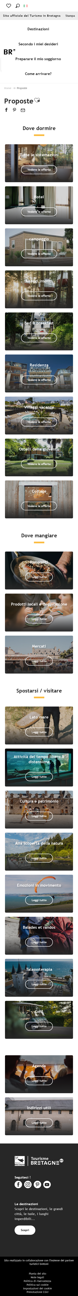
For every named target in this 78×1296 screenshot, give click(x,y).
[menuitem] (39, 29)
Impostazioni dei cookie (37, 1288)
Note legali (37, 1277)
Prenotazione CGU (37, 1292)
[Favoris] (9, 6)
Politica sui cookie (37, 1284)
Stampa (70, 15)
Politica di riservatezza (37, 1281)
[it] (25, 5)
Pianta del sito (37, 1273)
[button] (17, 5)
